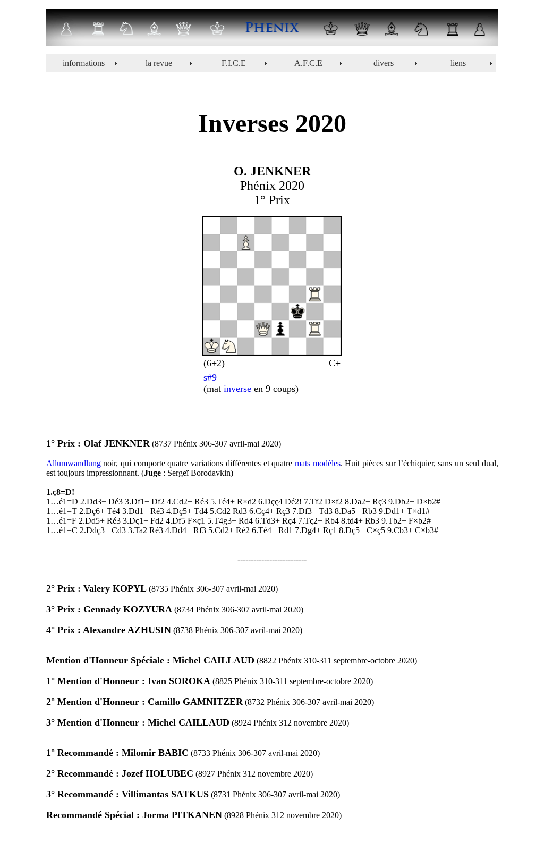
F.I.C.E (234, 63)
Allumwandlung (73, 463)
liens (458, 63)
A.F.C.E (308, 63)
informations (84, 63)
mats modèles (318, 463)
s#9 (210, 377)
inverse (236, 388)
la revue (159, 63)
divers (383, 63)
